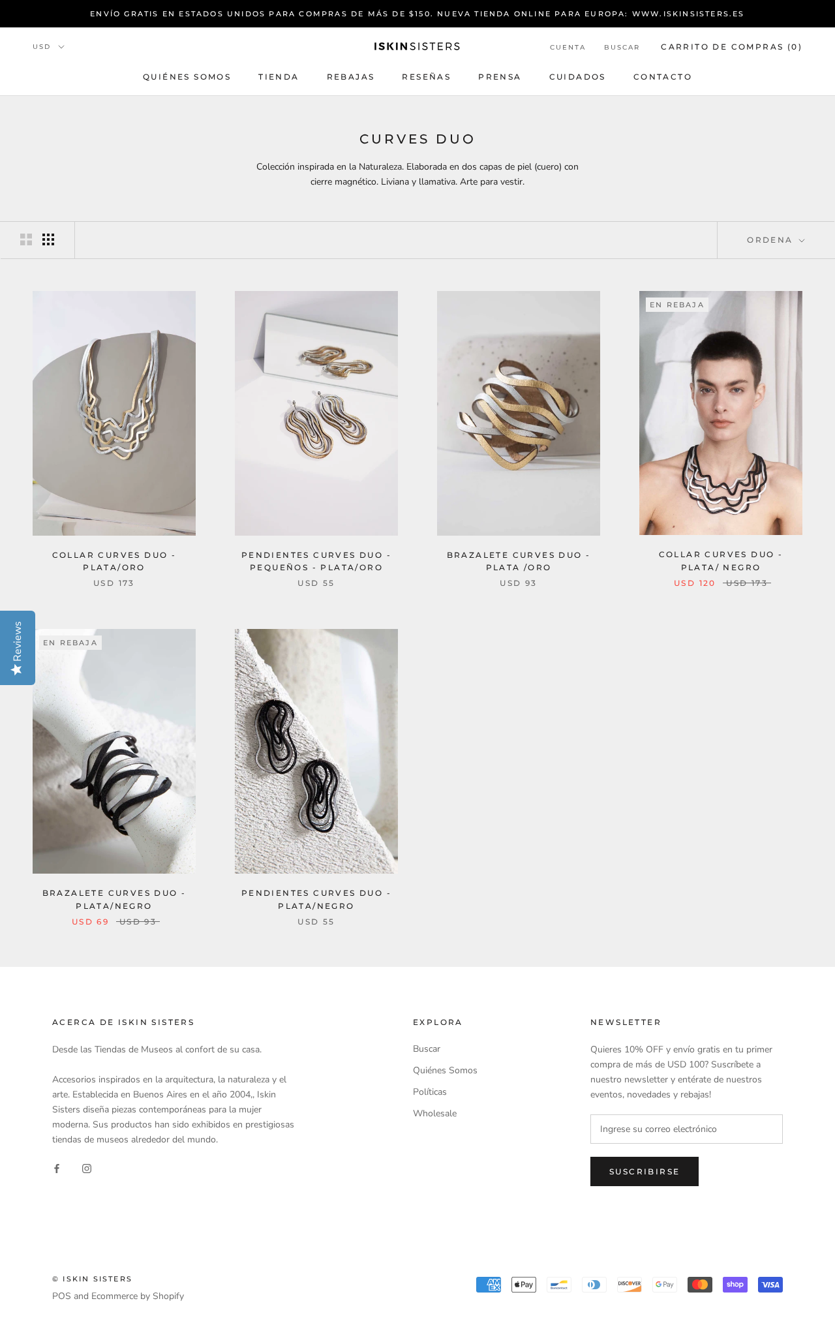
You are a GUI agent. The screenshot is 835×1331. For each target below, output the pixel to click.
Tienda (278, 77)
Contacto (662, 77)
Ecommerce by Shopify (137, 1296)
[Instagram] (86, 1167)
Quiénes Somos (187, 77)
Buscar (622, 47)
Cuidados (577, 77)
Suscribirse (644, 1171)
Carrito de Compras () (731, 47)
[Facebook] (56, 1167)
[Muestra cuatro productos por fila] (48, 239)
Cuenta (568, 47)
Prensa (499, 77)
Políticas (430, 1092)
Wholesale (435, 1113)
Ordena (772, 240)
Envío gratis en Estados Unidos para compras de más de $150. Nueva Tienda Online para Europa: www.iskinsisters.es (417, 13)
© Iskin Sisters (92, 1278)
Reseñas (426, 77)
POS (61, 1296)
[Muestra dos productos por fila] (26, 239)
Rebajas (351, 77)
